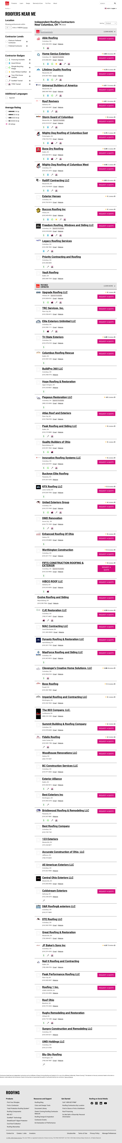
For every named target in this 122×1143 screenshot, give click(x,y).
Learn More (108, 32)
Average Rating (13, 107)
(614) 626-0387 (47, 107)
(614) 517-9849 (47, 912)
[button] (27, 41)
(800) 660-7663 (47, 91)
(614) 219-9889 (47, 432)
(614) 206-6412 (47, 314)
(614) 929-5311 (47, 1035)
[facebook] (92, 1103)
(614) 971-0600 (47, 772)
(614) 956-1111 (47, 327)
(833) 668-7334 (47, 278)
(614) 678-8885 (47, 540)
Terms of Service (68, 1077)
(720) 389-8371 (47, 938)
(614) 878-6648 (47, 730)
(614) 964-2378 (47, 801)
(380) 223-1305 (47, 716)
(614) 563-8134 (47, 674)
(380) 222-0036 (47, 403)
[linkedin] (101, 1103)
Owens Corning (7, 3)
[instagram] (96, 1103)
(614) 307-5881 (47, 816)
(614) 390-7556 (42, 603)
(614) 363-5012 (47, 785)
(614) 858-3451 (47, 60)
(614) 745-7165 (47, 832)
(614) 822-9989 (47, 871)
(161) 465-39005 (47, 632)
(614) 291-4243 (47, 951)
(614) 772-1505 (47, 524)
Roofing (7, 8)
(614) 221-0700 (47, 1047)
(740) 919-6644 (47, 858)
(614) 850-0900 (47, 884)
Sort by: (102, 23)
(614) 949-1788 (47, 743)
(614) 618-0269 (47, 231)
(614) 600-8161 (47, 298)
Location (9, 20)
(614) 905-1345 (47, 359)
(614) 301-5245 (47, 480)
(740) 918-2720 (47, 139)
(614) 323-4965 (47, 572)
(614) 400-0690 (47, 263)
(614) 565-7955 (47, 925)
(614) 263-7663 (47, 703)
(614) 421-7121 (47, 556)
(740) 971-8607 (47, 616)
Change (25, 28)
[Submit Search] (115, 3)
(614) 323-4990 (47, 993)
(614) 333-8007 (47, 387)
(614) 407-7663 (47, 76)
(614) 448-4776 (47, 375)
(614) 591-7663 (47, 448)
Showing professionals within (15, 24)
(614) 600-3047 (47, 980)
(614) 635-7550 (47, 492)
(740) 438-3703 (47, 967)
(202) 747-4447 (47, 759)
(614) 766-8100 (47, 419)
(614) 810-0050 (47, 587)
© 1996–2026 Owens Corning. (14, 1138)
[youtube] (105, 1103)
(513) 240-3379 (47, 897)
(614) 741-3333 (47, 1006)
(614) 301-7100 (47, 645)
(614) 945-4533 (47, 215)
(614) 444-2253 (47, 44)
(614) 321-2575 (47, 171)
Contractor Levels (14, 36)
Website (60, 44)
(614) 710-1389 (47, 1019)
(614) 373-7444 (47, 508)
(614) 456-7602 (47, 247)
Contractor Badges (15, 55)
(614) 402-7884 (47, 690)
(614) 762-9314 (47, 202)
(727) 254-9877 (47, 845)
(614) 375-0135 (47, 343)
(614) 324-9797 (47, 464)
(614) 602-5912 (47, 155)
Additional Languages (16, 93)
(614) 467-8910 (47, 658)
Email (55, 44)
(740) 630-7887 (47, 1060)
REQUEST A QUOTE (106, 39)
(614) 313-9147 (47, 123)
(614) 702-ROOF (47, 186)
